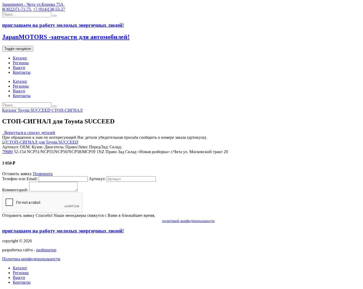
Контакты (22, 72)
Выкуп (19, 67)
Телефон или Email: (19, 178)
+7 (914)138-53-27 (49, 9)
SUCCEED (41, 110)
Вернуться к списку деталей (28, 132)
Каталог (20, 58)
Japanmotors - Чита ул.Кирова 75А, (33, 4)
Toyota (24, 110)
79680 (7, 151)
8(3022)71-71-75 (16, 9)
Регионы (21, 63)
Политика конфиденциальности (31, 259)
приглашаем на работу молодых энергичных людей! (63, 231)
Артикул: (97, 178)
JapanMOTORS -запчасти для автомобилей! (66, 36)
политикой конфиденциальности (188, 221)
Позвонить (43, 173)
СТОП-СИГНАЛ (67, 110)
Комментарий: (15, 190)
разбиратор (46, 250)
